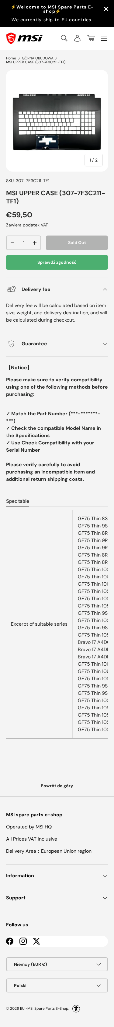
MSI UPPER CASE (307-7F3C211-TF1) (35, 62)
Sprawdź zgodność (57, 262)
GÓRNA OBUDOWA (38, 58)
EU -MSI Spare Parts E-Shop (44, 1008)
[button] (91, 38)
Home (11, 58)
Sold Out (77, 242)
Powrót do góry (57, 785)
